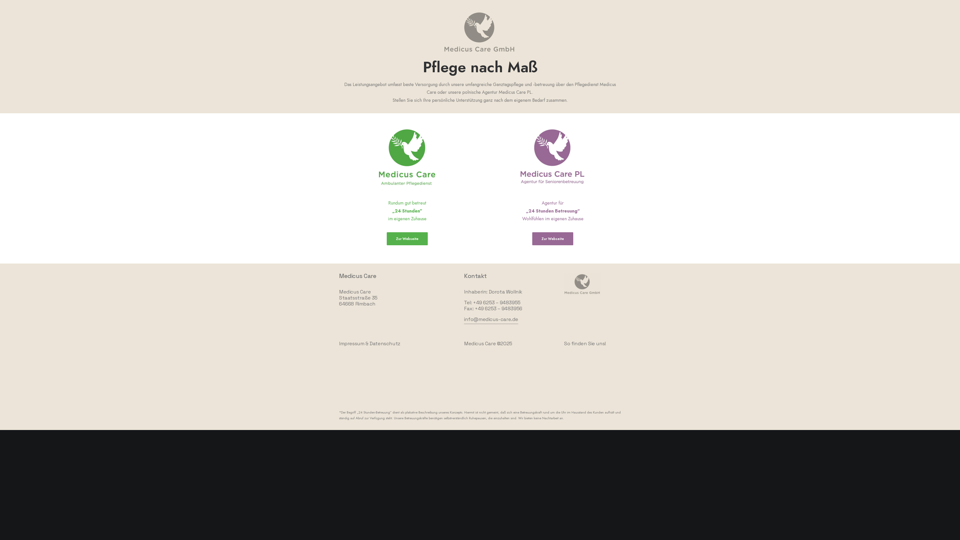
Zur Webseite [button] (407, 238)
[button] (491, 319)
